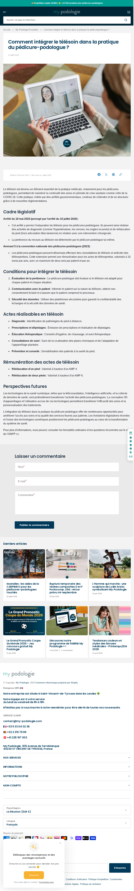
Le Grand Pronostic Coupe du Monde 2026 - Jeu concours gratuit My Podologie (24, 642)
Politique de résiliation (89, 884)
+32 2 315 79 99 (16, 732)
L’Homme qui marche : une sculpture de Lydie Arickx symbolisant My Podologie (108, 584)
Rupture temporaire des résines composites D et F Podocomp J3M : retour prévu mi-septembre (65, 586)
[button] (4, 12)
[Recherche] (124, 20)
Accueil (6, 29)
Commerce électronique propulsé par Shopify (56, 682)
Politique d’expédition (97, 879)
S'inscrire (117, 868)
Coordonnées (115, 879)
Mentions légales (70, 884)
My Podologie (22, 682)
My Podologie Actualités (27, 29)
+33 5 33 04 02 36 (18, 726)
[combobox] (65, 20)
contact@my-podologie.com (22, 721)
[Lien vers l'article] (23, 573)
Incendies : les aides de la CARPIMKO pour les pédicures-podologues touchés (23, 586)
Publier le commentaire (34, 523)
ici (22, 432)
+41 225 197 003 (17, 737)
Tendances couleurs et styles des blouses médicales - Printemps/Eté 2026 (105, 642)
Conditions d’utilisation (75, 879)
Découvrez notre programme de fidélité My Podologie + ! (65, 640)
